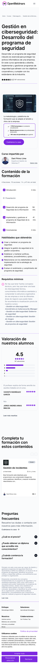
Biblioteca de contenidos (9, 622)
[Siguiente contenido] (35, 454)
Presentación (11, 198)
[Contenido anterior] (32, 454)
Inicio (3, 16)
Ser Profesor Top (25, 619)
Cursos (9, 16)
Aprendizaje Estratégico (27, 610)
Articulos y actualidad (8, 624)
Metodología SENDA (8, 610)
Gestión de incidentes (15, 467)
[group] (19, 454)
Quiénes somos (6, 619)
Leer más (5, 598)
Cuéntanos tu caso (14, 142)
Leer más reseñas (10, 416)
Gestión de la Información (30, 16)
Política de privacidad (28, 631)
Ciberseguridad (17, 16)
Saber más (33, 163)
